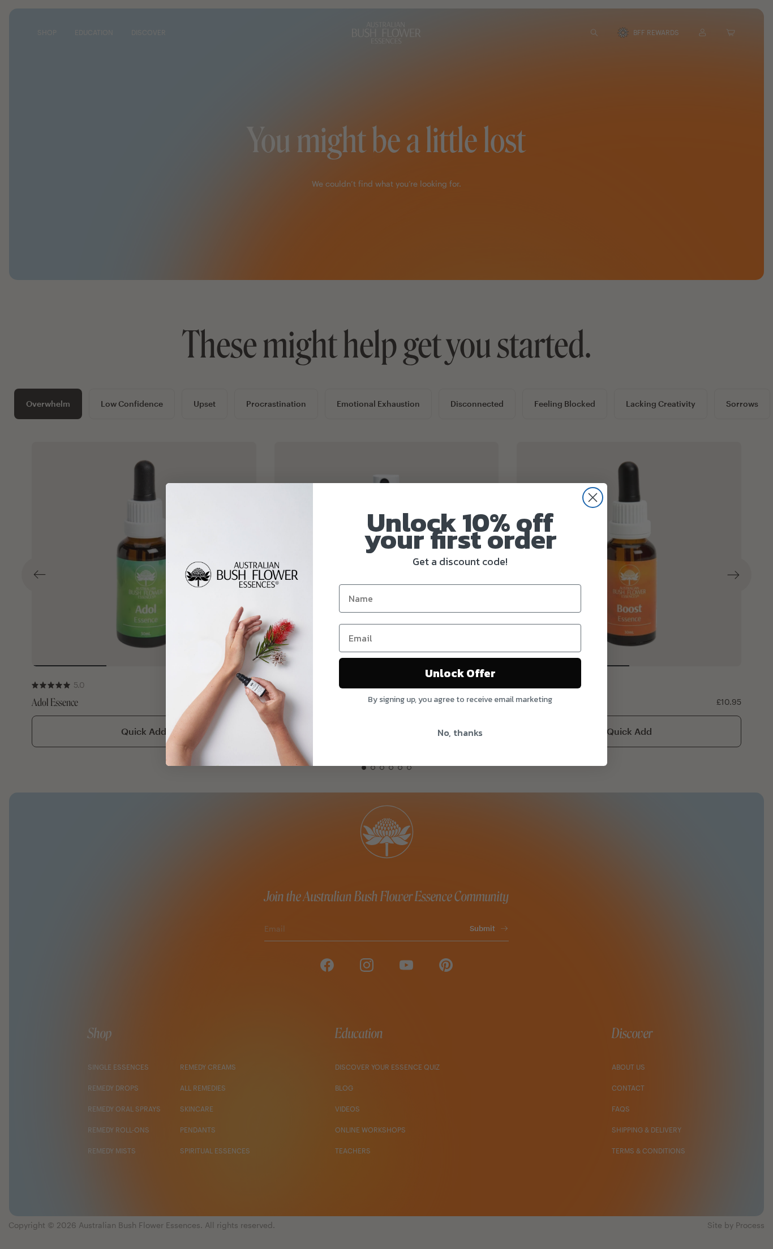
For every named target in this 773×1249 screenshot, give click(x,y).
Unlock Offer (460, 673)
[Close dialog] (593, 497)
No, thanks (460, 732)
